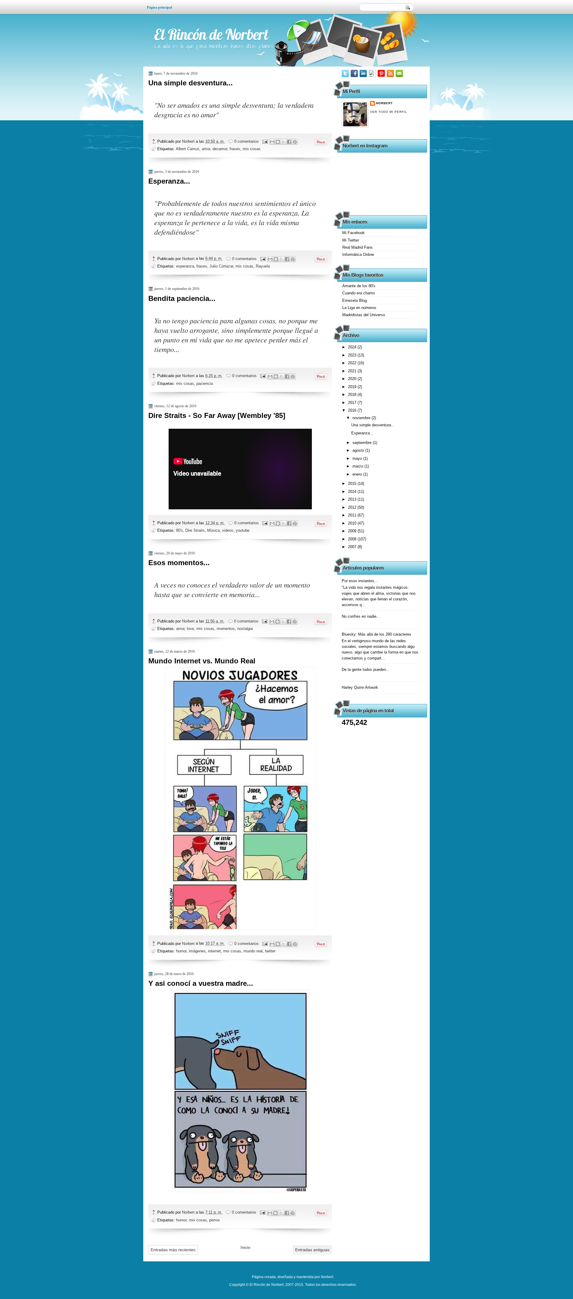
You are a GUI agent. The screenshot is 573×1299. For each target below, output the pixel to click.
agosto (358, 450)
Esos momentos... (179, 563)
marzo (358, 466)
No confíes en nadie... (361, 616)
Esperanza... (169, 181)
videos (227, 530)
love (190, 628)
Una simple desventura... (190, 83)
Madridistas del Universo (363, 315)
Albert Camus (187, 149)
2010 (353, 523)
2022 (353, 363)
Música (213, 530)
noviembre (362, 418)
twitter (270, 951)
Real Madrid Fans (357, 247)
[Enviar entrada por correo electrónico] (264, 141)
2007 (353, 547)
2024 (353, 347)
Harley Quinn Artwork (360, 687)
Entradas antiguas (312, 1249)
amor (206, 149)
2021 (353, 371)
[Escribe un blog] (278, 142)
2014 (353, 491)
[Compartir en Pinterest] (295, 142)
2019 (353, 387)
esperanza (185, 266)
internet (214, 951)
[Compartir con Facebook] (289, 142)
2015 (353, 483)
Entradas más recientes (173, 1249)
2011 (353, 515)
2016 (353, 410)
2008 (353, 539)
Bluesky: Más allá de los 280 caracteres (376, 634)
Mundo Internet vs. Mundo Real (201, 661)
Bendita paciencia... (181, 298)
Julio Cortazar (221, 266)
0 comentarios (246, 141)
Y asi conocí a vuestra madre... (200, 983)
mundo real (253, 951)
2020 (353, 378)
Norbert (189, 141)
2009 (353, 531)
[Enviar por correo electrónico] (272, 142)
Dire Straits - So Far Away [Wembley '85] (216, 415)
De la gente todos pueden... (365, 669)
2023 (353, 355)
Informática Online (358, 254)
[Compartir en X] (283, 142)
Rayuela (263, 266)
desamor (219, 149)
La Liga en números (359, 307)
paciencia (204, 383)
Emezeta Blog (354, 300)
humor (181, 951)
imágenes (197, 951)
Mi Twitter (350, 240)
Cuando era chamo (358, 293)
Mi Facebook (353, 232)
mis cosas (252, 149)
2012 (353, 507)
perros (214, 1220)
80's (179, 530)
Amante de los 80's (358, 286)
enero (357, 474)
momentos (226, 628)
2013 (353, 499)
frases (234, 149)
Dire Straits (195, 530)
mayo (357, 458)
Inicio (245, 1247)
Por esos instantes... (360, 581)
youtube (242, 530)
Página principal (159, 7)
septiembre (362, 442)
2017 (353, 402)
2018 (353, 394)
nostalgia (245, 628)
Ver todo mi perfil (388, 111)
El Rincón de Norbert (211, 34)
